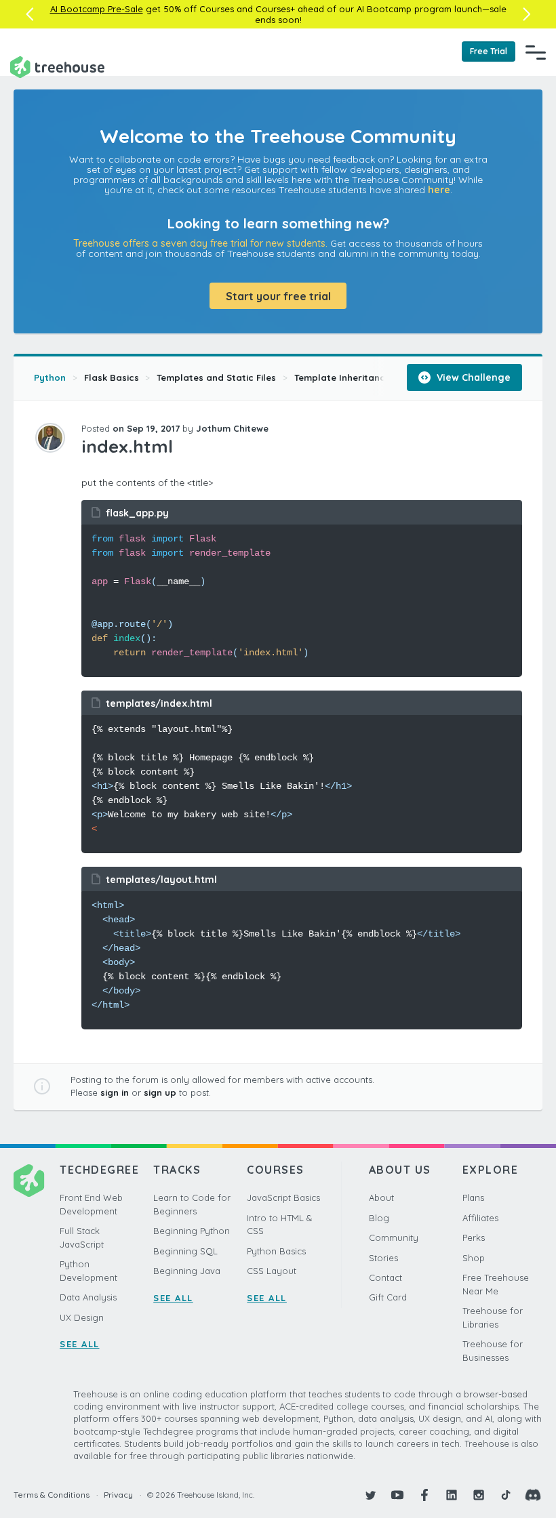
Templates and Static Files (216, 377)
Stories (383, 1257)
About (381, 1197)
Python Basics (276, 1251)
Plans (473, 1197)
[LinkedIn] (451, 1494)
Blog (379, 1217)
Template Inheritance (342, 377)
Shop (473, 1257)
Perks (473, 1237)
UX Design (82, 1317)
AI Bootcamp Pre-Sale (96, 8)
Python (50, 377)
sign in (114, 1092)
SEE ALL (80, 1343)
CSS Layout (271, 1270)
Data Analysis (88, 1297)
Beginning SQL (185, 1251)
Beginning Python (191, 1230)
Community (393, 1237)
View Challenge (472, 377)
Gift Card (388, 1297)
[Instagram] (478, 1494)
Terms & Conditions (52, 1495)
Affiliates (480, 1217)
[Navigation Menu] (535, 52)
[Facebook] (424, 1494)
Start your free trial (278, 296)
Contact (385, 1277)
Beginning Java (186, 1270)
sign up (160, 1092)
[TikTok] (505, 1494)
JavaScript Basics (283, 1197)
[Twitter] (370, 1494)
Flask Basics (111, 377)
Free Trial (488, 51)
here (439, 190)
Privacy (118, 1495)
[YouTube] (397, 1494)
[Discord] (532, 1494)
